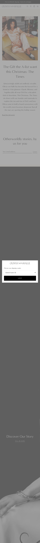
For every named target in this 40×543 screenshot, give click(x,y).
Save (20, 278)
